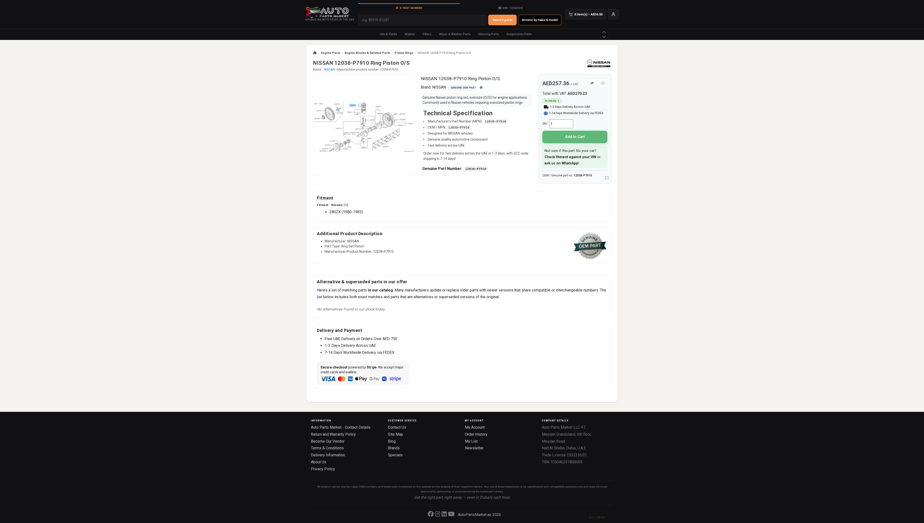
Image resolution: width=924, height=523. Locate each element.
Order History (476, 434)
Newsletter (474, 448)
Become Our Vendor (328, 441)
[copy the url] (592, 83)
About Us (318, 462)
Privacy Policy (323, 469)
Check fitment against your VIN (570, 157)
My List (471, 441)
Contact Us (397, 427)
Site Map (395, 434)
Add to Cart (575, 137)
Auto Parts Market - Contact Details (341, 427)
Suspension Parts (519, 34)
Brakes (410, 34)
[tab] (409, 8)
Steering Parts (488, 34)
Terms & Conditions (327, 448)
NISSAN (329, 69)
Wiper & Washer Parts (454, 34)
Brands (394, 448)
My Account (475, 427)
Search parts (502, 20)
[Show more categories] (604, 34)
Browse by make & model (540, 20)
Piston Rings (404, 53)
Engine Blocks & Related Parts (367, 53)
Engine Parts (330, 53)
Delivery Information (328, 455)
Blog (392, 441)
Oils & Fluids (388, 34)
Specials (395, 455)
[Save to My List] (602, 83)
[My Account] (613, 14)
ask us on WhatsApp (561, 163)
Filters (427, 34)
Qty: (545, 123)
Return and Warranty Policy (333, 434)
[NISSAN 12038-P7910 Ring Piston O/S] (363, 125)
